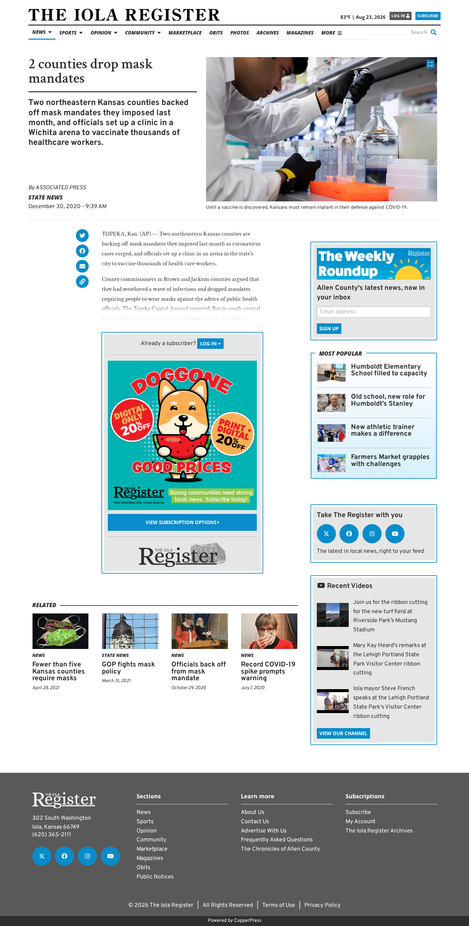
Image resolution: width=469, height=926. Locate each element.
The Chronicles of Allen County (280, 849)
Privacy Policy (322, 905)
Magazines (300, 32)
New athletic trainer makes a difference (382, 431)
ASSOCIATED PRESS (60, 188)
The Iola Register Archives (379, 831)
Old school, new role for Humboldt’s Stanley (388, 400)
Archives (268, 32)
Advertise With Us (264, 831)
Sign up (329, 328)
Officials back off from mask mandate (198, 671)
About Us (252, 812)
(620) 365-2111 (51, 835)
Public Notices (155, 877)
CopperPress (247, 921)
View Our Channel (343, 733)
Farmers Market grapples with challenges (390, 461)
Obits (216, 32)
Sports (68, 32)
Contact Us (255, 821)
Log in (398, 16)
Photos (239, 32)
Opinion (101, 32)
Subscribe (427, 16)
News (39, 32)
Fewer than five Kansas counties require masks (58, 671)
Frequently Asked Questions (277, 840)
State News (45, 197)
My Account (361, 821)
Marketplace (185, 32)
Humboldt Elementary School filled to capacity (389, 370)
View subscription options (181, 522)
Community (140, 32)
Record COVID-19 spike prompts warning (268, 671)
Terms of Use (278, 905)
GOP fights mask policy (128, 668)
